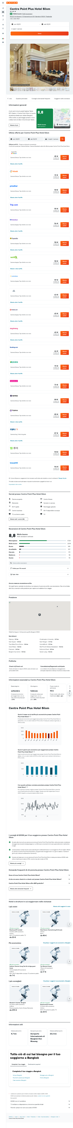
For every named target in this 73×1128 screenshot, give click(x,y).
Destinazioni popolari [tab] (34, 1064)
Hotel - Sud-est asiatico (43, 1116)
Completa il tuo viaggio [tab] (18, 1064)
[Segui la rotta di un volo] (3, 28)
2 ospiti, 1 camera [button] (16, 29)
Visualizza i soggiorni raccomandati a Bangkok (56, 981)
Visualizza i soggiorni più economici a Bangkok (56, 943)
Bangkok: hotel (54, 1116)
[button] (3, 3)
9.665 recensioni (27, 14)
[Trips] (3, 33)
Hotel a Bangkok (44, 1078)
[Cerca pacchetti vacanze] (3, 19)
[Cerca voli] (3, 8)
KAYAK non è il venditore (18, 1101)
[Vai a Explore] (3, 24)
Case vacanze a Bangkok (19, 1080)
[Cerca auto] (3, 16)
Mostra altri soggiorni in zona (61, 906)
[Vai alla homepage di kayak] (12, 3)
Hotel (16, 1116)
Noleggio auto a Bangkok (47, 1075)
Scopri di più (62, 478)
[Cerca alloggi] (3, 12)
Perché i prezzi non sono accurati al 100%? (24, 1107)
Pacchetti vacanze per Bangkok (21, 1078)
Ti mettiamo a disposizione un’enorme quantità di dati (27, 1104)
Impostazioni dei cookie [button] (15, 484)
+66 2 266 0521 (14, 19)
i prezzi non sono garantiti (44, 1096)
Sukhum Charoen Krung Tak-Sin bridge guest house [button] (22, 967)
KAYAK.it (11, 1116)
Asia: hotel (22, 1116)
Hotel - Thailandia (31, 1116)
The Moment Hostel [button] (46, 966)
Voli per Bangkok (17, 1075)
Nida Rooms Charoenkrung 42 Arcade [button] (51, 930)
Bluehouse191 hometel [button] (16, 930)
